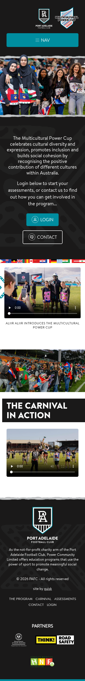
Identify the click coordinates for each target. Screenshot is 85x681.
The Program (20, 599)
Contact (47, 237)
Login (46, 220)
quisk (48, 588)
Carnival (43, 599)
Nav (45, 40)
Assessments (65, 599)
